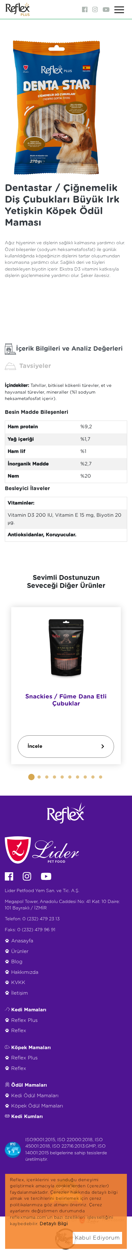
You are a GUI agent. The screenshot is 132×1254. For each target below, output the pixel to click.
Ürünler (20, 951)
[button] (31, 777)
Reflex (18, 1030)
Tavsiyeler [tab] (35, 366)
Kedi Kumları (27, 1116)
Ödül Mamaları (29, 1085)
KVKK (18, 982)
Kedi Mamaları (28, 1009)
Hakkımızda (24, 972)
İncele (35, 746)
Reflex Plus (24, 1020)
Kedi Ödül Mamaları (35, 1095)
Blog (16, 961)
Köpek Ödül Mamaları (37, 1106)
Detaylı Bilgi (54, 1224)
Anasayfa (22, 941)
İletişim (19, 993)
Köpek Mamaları (31, 1047)
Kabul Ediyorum (97, 1238)
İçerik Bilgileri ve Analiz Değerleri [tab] (69, 349)
